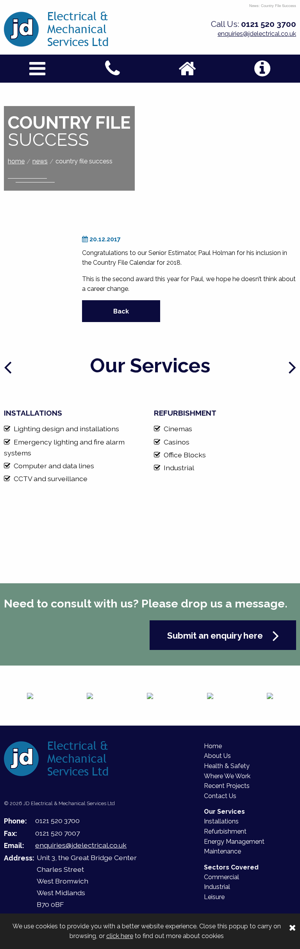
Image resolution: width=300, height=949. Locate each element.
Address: (19, 858)
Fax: (10, 833)
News (40, 161)
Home (16, 161)
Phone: (15, 821)
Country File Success (83, 161)
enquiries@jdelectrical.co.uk (257, 33)
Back (121, 311)
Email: (14, 845)
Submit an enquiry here (216, 635)
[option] (75, 443)
